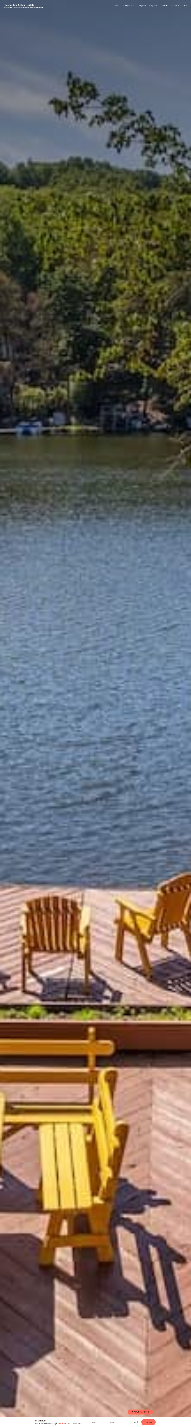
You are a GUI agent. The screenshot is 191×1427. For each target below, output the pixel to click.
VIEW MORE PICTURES (141, 1412)
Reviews (165, 6)
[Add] (137, 1422)
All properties (128, 6)
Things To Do (154, 6)
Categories (142, 6)
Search (116, 6)
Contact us (175, 6)
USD (185, 6)
